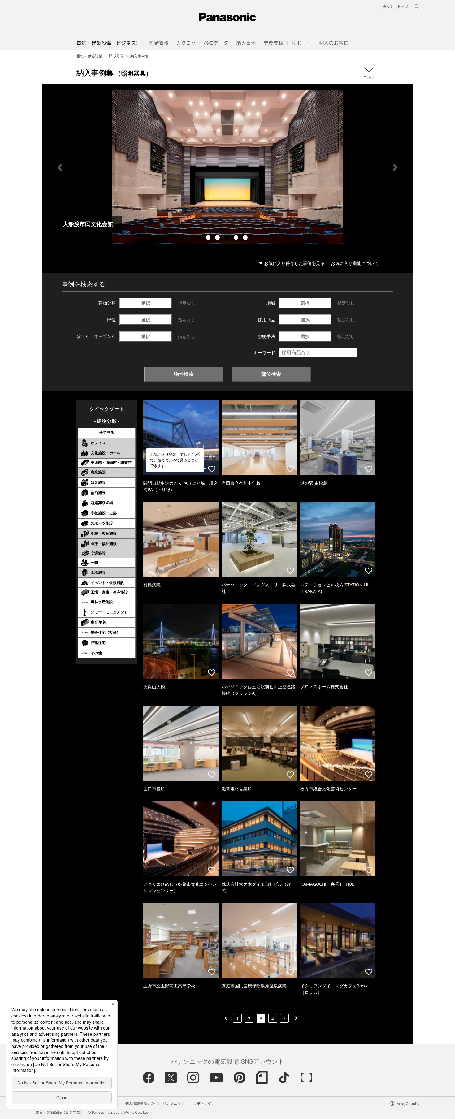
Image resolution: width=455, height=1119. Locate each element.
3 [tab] (227, 238)
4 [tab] (237, 238)
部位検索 (271, 373)
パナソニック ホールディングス (188, 1103)
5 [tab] (246, 238)
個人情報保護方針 (140, 1103)
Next (395, 167)
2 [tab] (218, 238)
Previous (60, 167)
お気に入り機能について (355, 263)
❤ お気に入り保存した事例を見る (292, 263)
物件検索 (184, 373)
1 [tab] (209, 238)
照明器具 (116, 56)
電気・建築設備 (89, 56)
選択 (145, 303)
